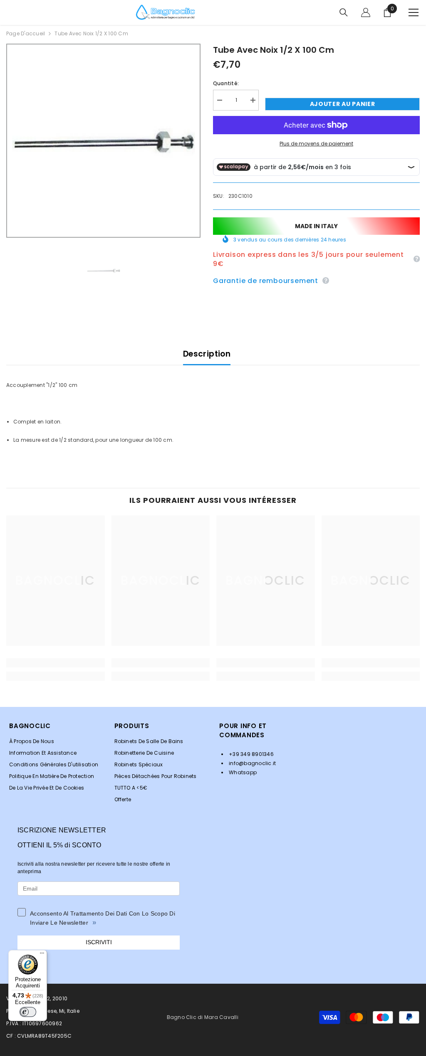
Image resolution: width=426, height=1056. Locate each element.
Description (206, 353)
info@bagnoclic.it (252, 763)
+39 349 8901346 (251, 754)
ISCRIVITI (99, 942)
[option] (103, 141)
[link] (55, 662)
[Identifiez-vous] (365, 12)
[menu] (414, 12)
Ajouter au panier (342, 104)
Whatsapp (242, 772)
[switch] (28, 1012)
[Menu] (42, 955)
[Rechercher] (344, 12)
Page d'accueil (25, 33)
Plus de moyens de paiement (316, 143)
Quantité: (226, 83)
